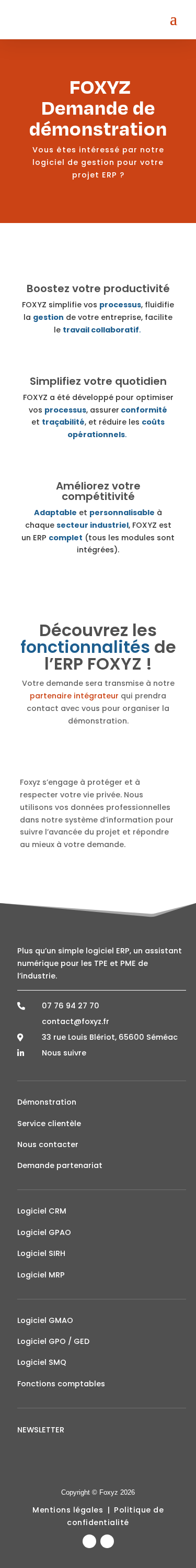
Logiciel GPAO (44, 1232)
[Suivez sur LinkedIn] (89, 1541)
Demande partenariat (59, 1165)
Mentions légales (67, 1510)
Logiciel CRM (41, 1211)
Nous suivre (64, 1053)
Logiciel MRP (41, 1275)
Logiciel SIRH (41, 1253)
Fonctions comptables (61, 1383)
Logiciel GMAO (45, 1320)
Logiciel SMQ (41, 1362)
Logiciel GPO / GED (53, 1341)
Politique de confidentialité (115, 1516)
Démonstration (46, 1102)
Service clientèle (49, 1123)
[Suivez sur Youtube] (107, 1541)
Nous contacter (47, 1144)
